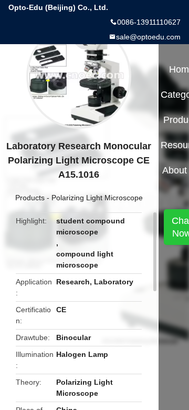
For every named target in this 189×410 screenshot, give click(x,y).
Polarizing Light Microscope (97, 197)
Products (30, 197)
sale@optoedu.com (148, 37)
